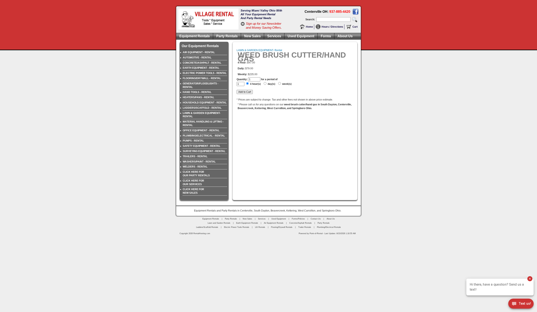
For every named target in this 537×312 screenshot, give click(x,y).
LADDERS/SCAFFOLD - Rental (202, 107)
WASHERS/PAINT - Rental (199, 161)
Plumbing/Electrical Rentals (329, 227)
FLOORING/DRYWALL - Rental (202, 78)
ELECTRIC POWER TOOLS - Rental (205, 73)
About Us (345, 36)
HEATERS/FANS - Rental (198, 97)
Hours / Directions (332, 26)
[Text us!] (521, 304)
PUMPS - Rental (193, 140)
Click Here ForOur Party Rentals (196, 173)
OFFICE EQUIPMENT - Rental (201, 130)
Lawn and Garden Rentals (219, 223)
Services (274, 36)
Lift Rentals (260, 227)
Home (309, 26)
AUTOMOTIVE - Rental (197, 57)
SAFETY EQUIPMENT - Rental (201, 145)
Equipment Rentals (194, 36)
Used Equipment (301, 36)
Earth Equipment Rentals (247, 223)
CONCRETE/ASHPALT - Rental (202, 62)
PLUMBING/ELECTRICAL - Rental (204, 135)
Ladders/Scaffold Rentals (207, 227)
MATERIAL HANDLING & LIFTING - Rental (203, 123)
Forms (326, 36)
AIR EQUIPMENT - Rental (199, 52)
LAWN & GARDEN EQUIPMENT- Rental (201, 115)
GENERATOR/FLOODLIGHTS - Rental (200, 85)
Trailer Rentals (304, 227)
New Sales (252, 36)
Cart (355, 26)
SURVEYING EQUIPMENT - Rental (204, 151)
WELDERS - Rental (195, 166)
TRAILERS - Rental (195, 156)
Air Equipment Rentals (273, 223)
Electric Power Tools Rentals (236, 227)
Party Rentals (227, 36)
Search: (310, 19)
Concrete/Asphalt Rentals (300, 223)
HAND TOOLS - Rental (197, 92)
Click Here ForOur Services (193, 182)
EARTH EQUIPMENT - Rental (201, 67)
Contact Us (316, 219)
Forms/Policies (298, 219)
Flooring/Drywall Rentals (281, 227)
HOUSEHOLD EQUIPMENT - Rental (205, 102)
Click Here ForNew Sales (193, 191)
